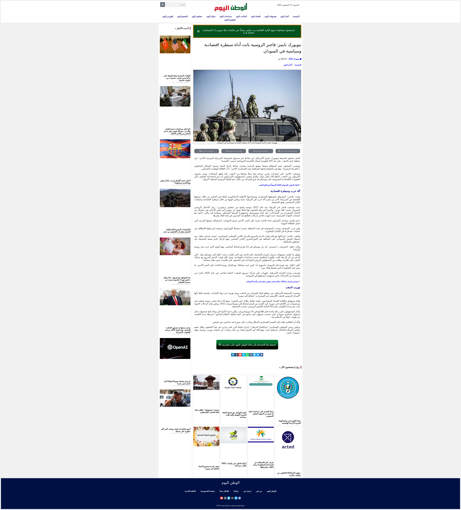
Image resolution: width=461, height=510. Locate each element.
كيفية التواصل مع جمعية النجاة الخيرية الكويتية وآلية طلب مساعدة (234, 415)
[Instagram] (232, 498)
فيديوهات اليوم (270, 16)
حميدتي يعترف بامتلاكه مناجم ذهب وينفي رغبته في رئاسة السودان (272, 281)
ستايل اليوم (210, 16)
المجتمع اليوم (182, 16)
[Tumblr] (225, 498)
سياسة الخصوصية (208, 491)
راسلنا (236, 491)
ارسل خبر (247, 491)
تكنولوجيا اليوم (230, 20)
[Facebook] (239, 498)
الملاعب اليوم (241, 16)
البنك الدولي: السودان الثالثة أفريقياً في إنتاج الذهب (279, 185)
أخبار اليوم (285, 16)
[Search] (162, 4)
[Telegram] (228, 498)
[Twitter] (236, 498)
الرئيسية (296, 16)
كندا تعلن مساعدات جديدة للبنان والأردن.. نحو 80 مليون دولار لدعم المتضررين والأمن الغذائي (177, 131)
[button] (261, 355)
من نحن (259, 491)
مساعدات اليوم (226, 16)
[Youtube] (221, 498)
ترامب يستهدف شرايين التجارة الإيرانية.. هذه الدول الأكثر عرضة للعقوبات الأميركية (177, 330)
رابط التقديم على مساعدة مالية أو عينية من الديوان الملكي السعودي (261, 413)
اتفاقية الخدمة (190, 491)
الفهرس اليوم (167, 16)
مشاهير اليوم (197, 16)
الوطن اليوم (271, 491)
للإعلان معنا (224, 491)
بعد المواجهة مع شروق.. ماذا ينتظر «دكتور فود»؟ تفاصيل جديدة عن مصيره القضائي (176, 280)
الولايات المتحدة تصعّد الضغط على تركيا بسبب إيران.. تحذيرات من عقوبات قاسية (177, 78)
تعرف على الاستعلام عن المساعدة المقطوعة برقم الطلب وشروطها (263, 464)
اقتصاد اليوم (256, 16)
